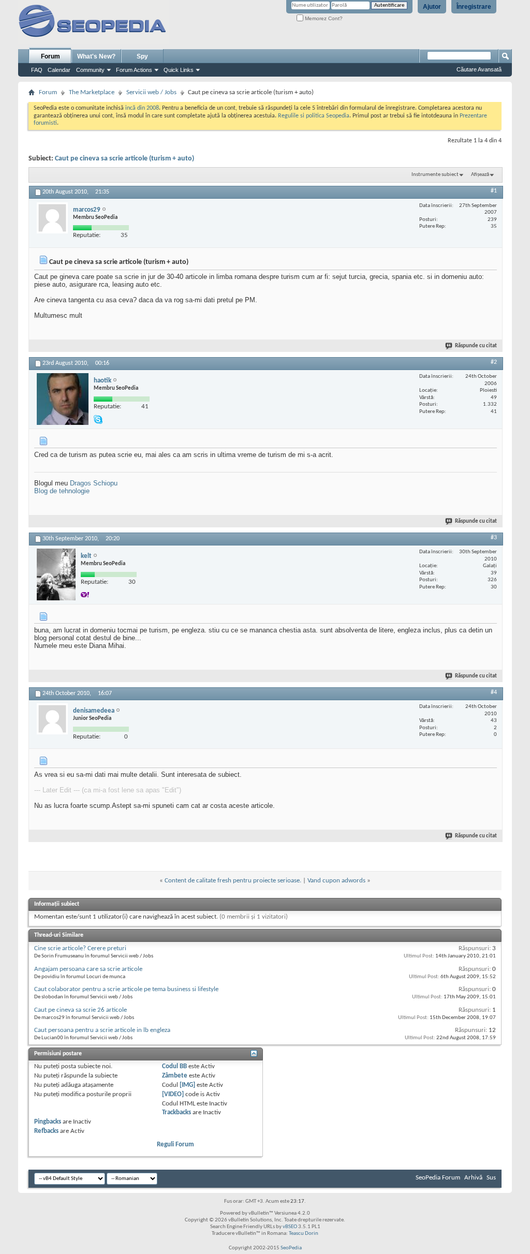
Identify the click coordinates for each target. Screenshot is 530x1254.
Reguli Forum (175, 1144)
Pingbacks (47, 1121)
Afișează (480, 175)
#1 (494, 191)
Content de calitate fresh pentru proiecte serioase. (233, 880)
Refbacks (46, 1131)
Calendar (59, 70)
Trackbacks (176, 1112)
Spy (142, 56)
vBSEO (290, 1227)
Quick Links (179, 70)
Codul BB (174, 1066)
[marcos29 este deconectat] (52, 217)
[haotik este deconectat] (63, 399)
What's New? (96, 56)
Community (90, 70)
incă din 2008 (142, 108)
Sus (491, 1177)
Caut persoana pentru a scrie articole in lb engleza (102, 1030)
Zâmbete (174, 1075)
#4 (494, 692)
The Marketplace (91, 92)
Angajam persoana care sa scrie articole (88, 969)
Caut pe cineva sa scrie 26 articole (80, 1010)
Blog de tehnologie (62, 491)
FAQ (36, 70)
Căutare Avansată (479, 69)
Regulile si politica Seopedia (313, 116)
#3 (494, 538)
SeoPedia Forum (438, 1177)
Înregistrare (474, 6)
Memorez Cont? (323, 18)
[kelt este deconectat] (56, 574)
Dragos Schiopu (93, 483)
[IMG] (187, 1085)
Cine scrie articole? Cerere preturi (80, 948)
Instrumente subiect (435, 175)
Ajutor (432, 6)
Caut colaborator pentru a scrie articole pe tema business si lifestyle (126, 989)
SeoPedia (291, 1248)
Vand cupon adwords (336, 880)
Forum (50, 56)
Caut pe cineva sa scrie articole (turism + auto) (124, 159)
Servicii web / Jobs (151, 92)
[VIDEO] (173, 1094)
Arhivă (473, 1177)
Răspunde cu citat (476, 346)
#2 (494, 362)
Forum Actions (134, 70)
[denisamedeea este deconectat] (52, 718)
